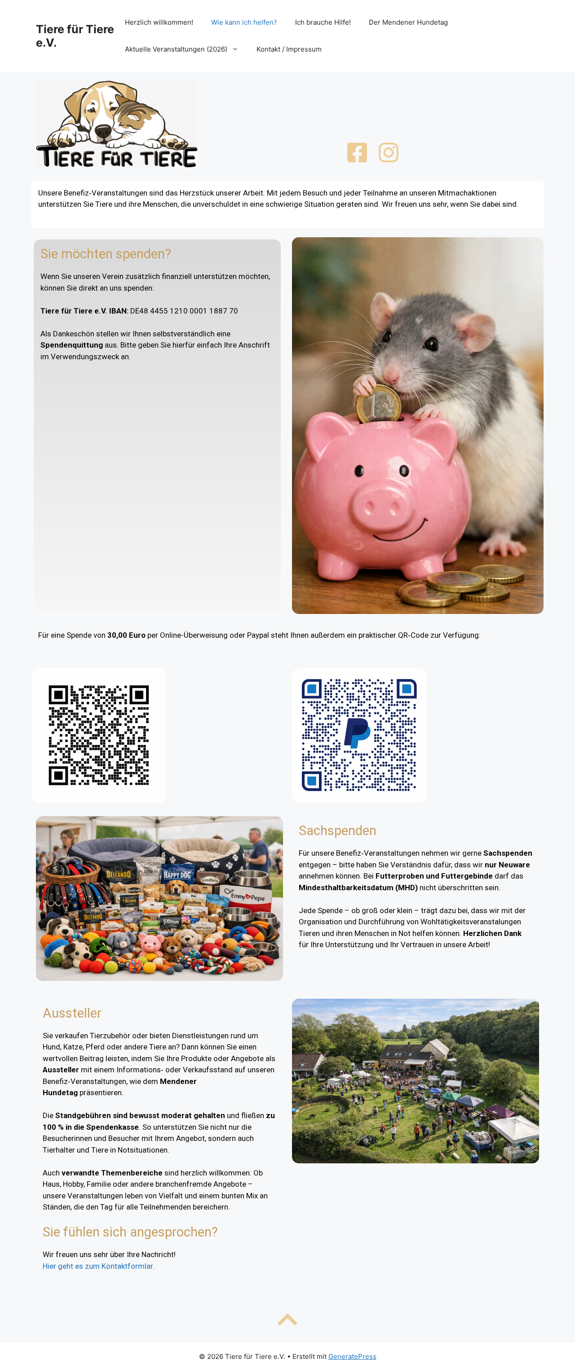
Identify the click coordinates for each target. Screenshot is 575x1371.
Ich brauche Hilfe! (323, 22)
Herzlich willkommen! (159, 22)
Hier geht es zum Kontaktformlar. (99, 1266)
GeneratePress (352, 1356)
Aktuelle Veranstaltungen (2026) (176, 49)
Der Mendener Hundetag (408, 22)
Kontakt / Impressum (289, 49)
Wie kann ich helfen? (244, 22)
